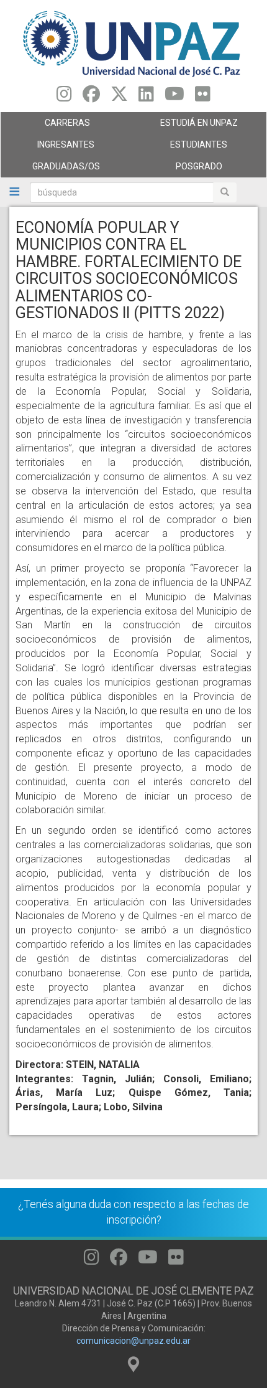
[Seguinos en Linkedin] (146, 97)
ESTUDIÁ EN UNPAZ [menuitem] (186, 126)
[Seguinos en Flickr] (202, 97)
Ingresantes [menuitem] (47, 147)
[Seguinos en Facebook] (91, 97)
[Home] (133, 43)
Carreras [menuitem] (45, 126)
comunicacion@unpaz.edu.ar (133, 1341)
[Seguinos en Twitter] (119, 97)
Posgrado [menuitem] (178, 169)
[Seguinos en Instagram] (64, 97)
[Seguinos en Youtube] (174, 97)
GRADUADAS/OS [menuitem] (50, 169)
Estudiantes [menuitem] (180, 147)
